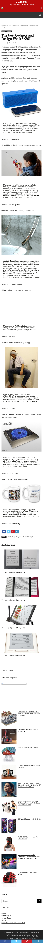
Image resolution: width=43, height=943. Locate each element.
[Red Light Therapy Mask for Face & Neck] (9, 843)
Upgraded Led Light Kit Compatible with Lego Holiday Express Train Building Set (29, 856)
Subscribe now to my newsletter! (13, 923)
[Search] (40, 15)
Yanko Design (17, 284)
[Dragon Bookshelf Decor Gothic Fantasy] (9, 772)
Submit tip (5, 920)
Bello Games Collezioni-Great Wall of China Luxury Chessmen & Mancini (29, 713)
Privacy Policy (6, 918)
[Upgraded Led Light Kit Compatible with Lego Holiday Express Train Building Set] (9, 861)
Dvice (14, 337)
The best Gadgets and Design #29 (13, 572)
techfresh (15, 473)
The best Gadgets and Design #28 (13, 600)
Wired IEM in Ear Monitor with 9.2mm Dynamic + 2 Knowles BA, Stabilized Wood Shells (30, 785)
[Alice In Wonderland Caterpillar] (9, 754)
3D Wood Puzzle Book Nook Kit (29, 819)
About (4, 913)
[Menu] (2, 15)
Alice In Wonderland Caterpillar (29, 747)
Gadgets (18, 537)
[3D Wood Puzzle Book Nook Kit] (9, 825)
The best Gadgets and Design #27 (13, 628)
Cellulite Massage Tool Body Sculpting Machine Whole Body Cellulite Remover (29, 803)
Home (3, 25)
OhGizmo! (15, 139)
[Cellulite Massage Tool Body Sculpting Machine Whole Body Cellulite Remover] (9, 807)
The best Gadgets (11, 25)
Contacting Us (6, 916)
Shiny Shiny (16, 524)
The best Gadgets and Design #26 (13, 656)
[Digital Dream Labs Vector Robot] (9, 879)
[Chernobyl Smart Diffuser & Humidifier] (9, 736)
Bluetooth (11, 537)
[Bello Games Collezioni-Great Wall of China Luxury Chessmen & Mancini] (9, 718)
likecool (15, 408)
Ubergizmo (16, 205)
